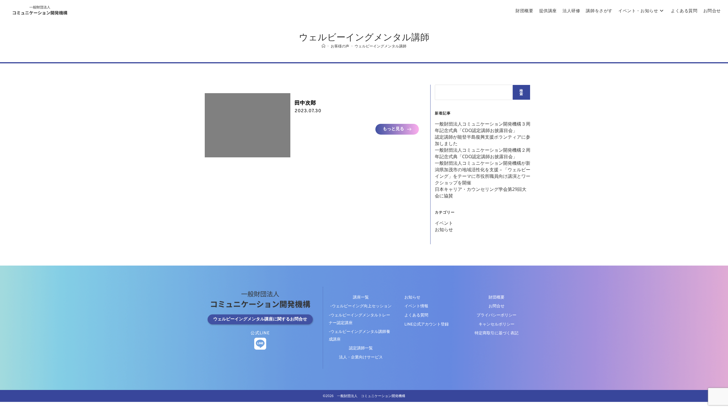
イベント (444, 223)
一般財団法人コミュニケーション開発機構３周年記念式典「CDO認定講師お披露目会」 (482, 127)
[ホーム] (323, 46)
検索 (521, 92)
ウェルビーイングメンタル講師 (380, 46)
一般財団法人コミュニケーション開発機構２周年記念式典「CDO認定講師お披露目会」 (482, 153)
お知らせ (444, 229)
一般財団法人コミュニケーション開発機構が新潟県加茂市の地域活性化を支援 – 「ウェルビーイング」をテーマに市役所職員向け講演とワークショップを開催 (482, 173)
